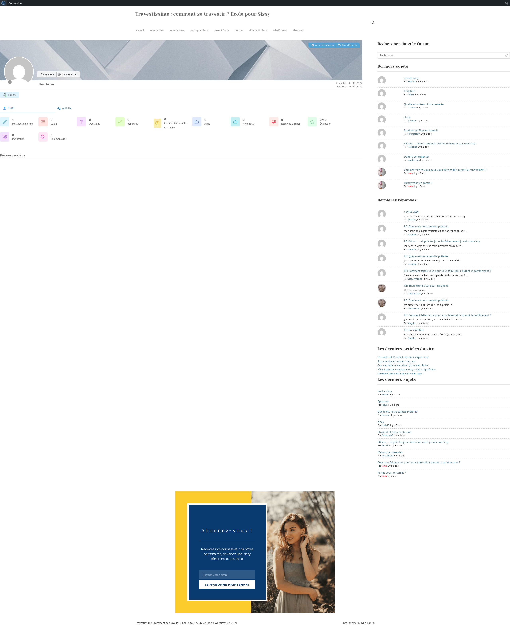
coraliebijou (414, 159)
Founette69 (414, 133)
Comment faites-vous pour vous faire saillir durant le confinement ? (445, 170)
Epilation (409, 91)
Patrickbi (412, 146)
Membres (298, 30)
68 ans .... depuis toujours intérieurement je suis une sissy (439, 143)
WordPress (221, 623)
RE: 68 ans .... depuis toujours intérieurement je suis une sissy (442, 241)
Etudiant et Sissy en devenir (421, 130)
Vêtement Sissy (258, 30)
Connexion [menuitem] (15, 3)
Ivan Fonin (367, 623)
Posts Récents (349, 45)
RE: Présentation (414, 330)
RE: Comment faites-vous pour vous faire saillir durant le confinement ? (447, 271)
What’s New (157, 30)
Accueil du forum (324, 45)
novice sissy (411, 78)
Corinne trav (414, 293)
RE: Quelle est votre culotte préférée (426, 226)
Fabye (411, 94)
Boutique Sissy (199, 30)
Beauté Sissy (221, 30)
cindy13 (412, 120)
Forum (239, 30)
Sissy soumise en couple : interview (396, 361)
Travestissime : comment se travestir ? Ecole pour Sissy (202, 14)
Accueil (139, 30)
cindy (407, 117)
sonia (410, 173)
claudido (412, 234)
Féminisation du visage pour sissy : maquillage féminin (406, 369)
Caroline (412, 107)
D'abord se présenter (416, 156)
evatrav (412, 81)
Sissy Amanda (415, 278)
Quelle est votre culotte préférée (424, 104)
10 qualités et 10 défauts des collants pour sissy (403, 357)
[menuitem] (3, 3)
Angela (411, 323)
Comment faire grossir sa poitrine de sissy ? (400, 373)
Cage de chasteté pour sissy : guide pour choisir (402, 365)
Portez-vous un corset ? (418, 183)
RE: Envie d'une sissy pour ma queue (426, 285)
